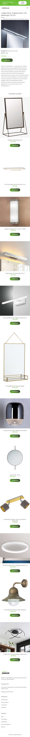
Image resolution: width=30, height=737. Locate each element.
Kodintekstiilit (4, 699)
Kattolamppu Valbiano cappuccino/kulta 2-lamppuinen (15, 520)
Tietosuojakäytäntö (6, 724)
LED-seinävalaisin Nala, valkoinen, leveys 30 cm (15, 318)
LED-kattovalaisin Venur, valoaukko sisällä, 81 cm (15, 565)
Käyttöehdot (4, 721)
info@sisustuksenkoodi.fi (7, 691)
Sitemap (3, 727)
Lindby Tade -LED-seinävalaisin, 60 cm (15, 273)
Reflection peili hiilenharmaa (15, 140)
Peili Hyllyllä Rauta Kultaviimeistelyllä (15, 386)
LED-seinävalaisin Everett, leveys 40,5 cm (15, 184)
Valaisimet (3, 707)
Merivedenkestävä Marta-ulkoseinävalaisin (15, 609)
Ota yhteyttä (4, 719)
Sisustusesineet (11, 51)
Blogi (2, 716)
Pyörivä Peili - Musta (15, 475)
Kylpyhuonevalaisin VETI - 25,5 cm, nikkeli (15, 229)
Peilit (16, 51)
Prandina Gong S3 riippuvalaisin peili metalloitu (15, 430)
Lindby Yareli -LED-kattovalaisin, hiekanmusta (15, 654)
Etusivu (2, 17)
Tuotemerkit (4, 705)
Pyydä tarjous (22, 3)
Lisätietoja (7, 60)
